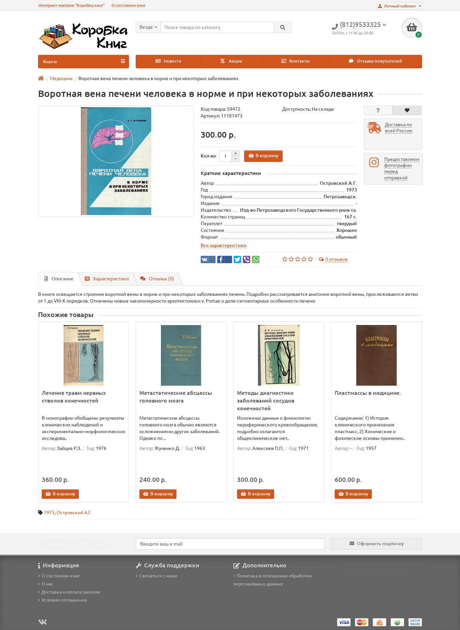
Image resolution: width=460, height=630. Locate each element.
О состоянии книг (128, 5)
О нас (47, 584)
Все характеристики (224, 245)
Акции (235, 61)
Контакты (298, 61)
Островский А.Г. (74, 512)
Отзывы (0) (161, 278)
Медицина (61, 78)
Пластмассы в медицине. (368, 393)
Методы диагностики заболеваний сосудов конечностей (265, 400)
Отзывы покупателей (379, 61)
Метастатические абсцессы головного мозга (175, 397)
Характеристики (111, 278)
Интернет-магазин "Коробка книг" (71, 5)
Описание (62, 278)
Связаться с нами (158, 576)
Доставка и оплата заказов (70, 592)
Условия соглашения (64, 600)
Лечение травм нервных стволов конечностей (74, 397)
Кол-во (208, 156)
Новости (172, 61)
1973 (49, 512)
